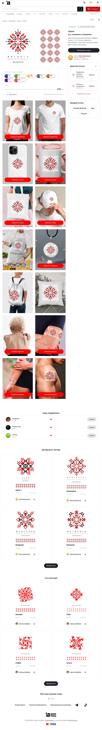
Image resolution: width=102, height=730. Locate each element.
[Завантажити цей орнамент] (34, 498)
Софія (18, 663)
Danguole (20, 545)
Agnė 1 (19, 490)
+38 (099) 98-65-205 (79, 108)
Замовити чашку (50, 180)
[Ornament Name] (8, 2)
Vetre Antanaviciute (85, 56)
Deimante (71, 545)
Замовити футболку (17, 137)
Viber (92, 108)
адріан (51, 14)
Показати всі (51, 565)
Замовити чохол (17, 180)
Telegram (84, 113)
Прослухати (13, 94)
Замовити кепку (50, 222)
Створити (94, 9)
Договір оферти (20, 705)
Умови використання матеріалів (60, 705)
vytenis (52, 698)
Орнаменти (12, 21)
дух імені (65, 14)
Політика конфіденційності (37, 705)
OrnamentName (49, 720)
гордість (28, 14)
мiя (58, 14)
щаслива (19, 14)
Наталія (19, 614)
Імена (19, 21)
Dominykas (71, 491)
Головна (4, 21)
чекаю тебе (74, 14)
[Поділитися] (97, 20)
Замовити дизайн (17, 351)
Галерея (91, 419)
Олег (69, 614)
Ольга (69, 663)
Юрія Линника (73, 720)
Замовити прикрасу (50, 265)
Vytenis (24, 21)
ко (35, 14)
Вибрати (92, 75)
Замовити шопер (18, 222)
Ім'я (69, 34)
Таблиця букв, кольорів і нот (54, 94)
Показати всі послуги (84, 94)
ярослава (42, 14)
